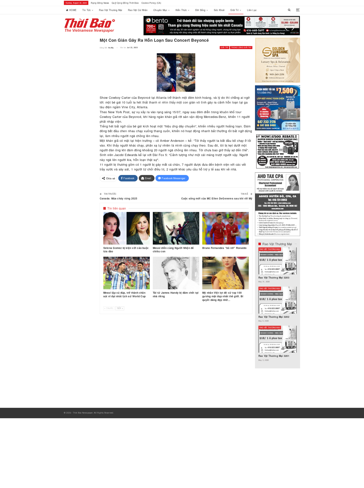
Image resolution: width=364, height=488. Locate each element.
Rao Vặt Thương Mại (110, 10)
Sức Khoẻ (219, 10)
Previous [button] (286, 28)
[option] (277, 306)
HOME (72, 10)
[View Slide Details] (222, 25)
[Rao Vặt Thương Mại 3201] (277, 339)
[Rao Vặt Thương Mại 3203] (277, 260)
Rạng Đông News (100, 2)
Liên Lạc (252, 10)
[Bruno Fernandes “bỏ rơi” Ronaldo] (225, 228)
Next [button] (293, 28)
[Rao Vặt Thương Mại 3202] (277, 300)
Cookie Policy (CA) (151, 2)
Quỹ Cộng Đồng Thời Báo (125, 2)
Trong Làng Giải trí (241, 47)
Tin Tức (86, 10)
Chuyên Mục (160, 10)
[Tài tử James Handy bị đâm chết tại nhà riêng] (176, 273)
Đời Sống (200, 10)
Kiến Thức (181, 10)
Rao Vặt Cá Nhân (137, 10)
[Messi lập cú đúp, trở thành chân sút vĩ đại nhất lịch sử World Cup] (126, 273)
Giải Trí (234, 10)
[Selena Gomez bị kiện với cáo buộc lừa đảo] (126, 228)
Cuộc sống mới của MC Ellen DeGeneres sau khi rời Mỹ (216, 198)
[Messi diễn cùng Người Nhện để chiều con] (176, 228)
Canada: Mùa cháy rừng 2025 (118, 198)
